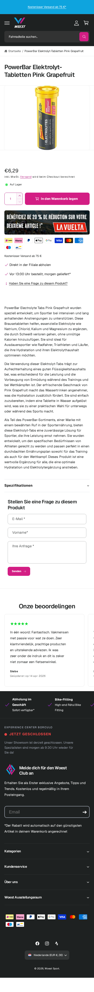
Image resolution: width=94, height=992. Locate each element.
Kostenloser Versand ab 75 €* (47, 7)
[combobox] (47, 36)
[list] (47, 650)
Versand (25, 177)
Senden (16, 571)
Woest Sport (52, 968)
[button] (7, 23)
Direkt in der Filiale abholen (30, 265)
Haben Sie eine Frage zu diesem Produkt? (38, 283)
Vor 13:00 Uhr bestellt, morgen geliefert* (40, 274)
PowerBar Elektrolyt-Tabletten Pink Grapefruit (54, 51)
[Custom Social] (56, 943)
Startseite (14, 51)
